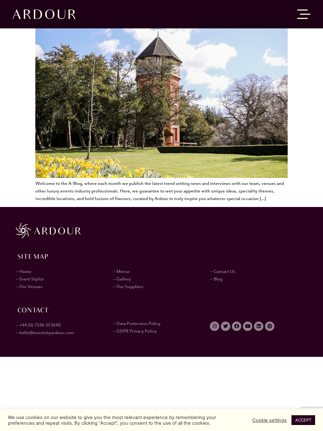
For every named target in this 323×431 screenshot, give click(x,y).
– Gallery (122, 279)
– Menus (121, 272)
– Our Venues (29, 287)
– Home (24, 272)
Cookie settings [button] (269, 420)
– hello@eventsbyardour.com (45, 333)
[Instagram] (214, 326)
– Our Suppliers (128, 287)
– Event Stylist (30, 279)
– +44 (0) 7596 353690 (38, 325)
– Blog (216, 279)
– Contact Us (222, 272)
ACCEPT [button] (303, 419)
